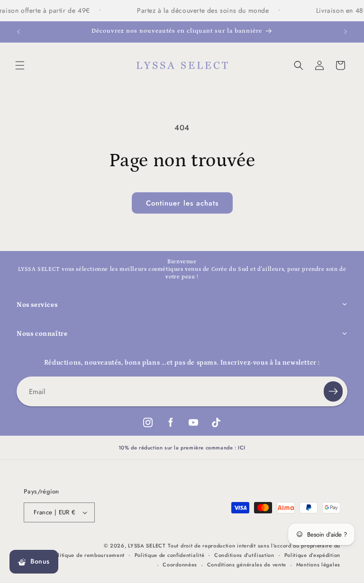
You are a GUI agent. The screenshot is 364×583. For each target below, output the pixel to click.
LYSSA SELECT (146, 545)
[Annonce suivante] (345, 31)
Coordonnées (180, 564)
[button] (19, 65)
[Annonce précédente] (18, 31)
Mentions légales (318, 564)
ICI (242, 447)
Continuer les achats (182, 203)
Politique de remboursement (88, 555)
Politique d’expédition (312, 555)
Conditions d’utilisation (244, 555)
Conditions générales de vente (246, 564)
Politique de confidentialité (170, 555)
